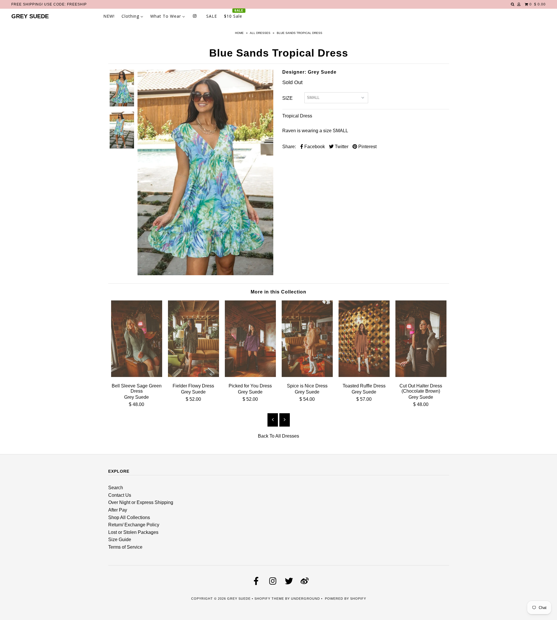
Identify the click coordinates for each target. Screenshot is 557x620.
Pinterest (367, 146)
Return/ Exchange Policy (133, 524)
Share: (289, 146)
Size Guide (119, 539)
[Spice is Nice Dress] (307, 375)
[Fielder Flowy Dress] (193, 375)
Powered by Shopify (345, 598)
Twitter (341, 146)
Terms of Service (125, 547)
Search (115, 487)
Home (239, 33)
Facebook (314, 146)
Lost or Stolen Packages (133, 532)
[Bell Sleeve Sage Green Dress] (136, 375)
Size (287, 98)
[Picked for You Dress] (250, 375)
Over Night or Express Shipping (140, 502)
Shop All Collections (129, 517)
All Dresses (260, 33)
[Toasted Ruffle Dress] (364, 375)
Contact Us (119, 495)
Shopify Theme (269, 598)
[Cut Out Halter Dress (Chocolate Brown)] (420, 375)
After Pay (117, 509)
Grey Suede (30, 16)
